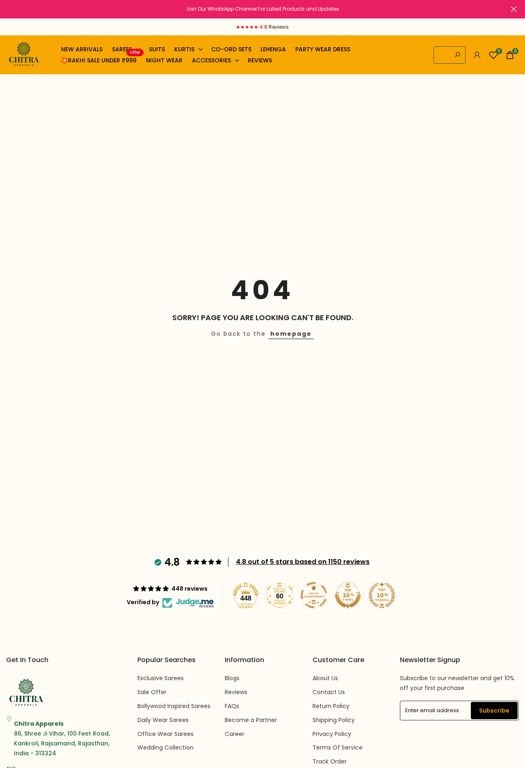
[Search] (457, 55)
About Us (325, 678)
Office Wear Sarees (165, 734)
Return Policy (331, 706)
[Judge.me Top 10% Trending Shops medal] (382, 595)
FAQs (232, 706)
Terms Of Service (338, 747)
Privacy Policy (332, 734)
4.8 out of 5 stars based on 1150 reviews (303, 561)
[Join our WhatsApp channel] (262, 9)
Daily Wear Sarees (163, 720)
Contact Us (329, 692)
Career (234, 734)
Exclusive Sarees (160, 678)
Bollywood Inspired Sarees (173, 706)
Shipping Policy (334, 720)
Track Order (330, 761)
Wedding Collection (165, 747)
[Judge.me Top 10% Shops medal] (348, 595)
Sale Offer (152, 692)
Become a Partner (251, 720)
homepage (291, 334)
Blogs (232, 678)
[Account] (477, 55)
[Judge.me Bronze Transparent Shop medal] (314, 595)
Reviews (236, 692)
